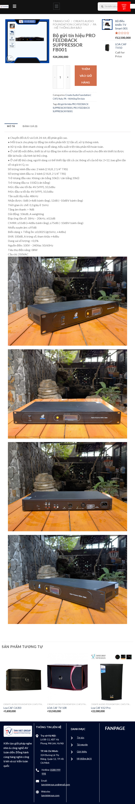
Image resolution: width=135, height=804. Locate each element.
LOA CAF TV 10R (57, 707)
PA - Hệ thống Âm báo (74, 26)
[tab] (11, 126)
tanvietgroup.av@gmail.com (55, 784)
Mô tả (11, 126)
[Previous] (3, 686)
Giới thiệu (82, 751)
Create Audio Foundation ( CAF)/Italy (73, 22)
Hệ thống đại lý (84, 758)
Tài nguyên (82, 744)
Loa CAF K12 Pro (101, 707)
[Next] (131, 686)
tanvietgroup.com (50, 795)
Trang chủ (61, 21)
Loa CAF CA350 (12, 707)
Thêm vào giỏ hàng (86, 75)
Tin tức (80, 737)
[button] (14, 6)
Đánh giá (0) (30, 126)
